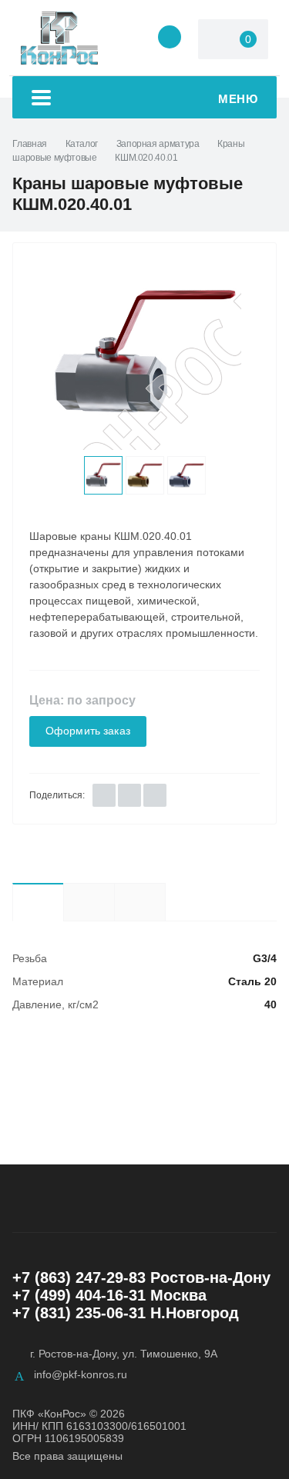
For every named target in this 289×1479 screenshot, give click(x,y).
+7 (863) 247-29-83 (79, 1277)
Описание (88, 902)
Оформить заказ (87, 731)
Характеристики (37, 902)
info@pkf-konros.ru (80, 1374)
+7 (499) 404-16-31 (79, 1295)
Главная (29, 143)
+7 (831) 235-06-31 (79, 1312)
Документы (165, 901)
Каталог (82, 143)
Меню (237, 98)
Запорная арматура (158, 143)
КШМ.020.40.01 (146, 157)
